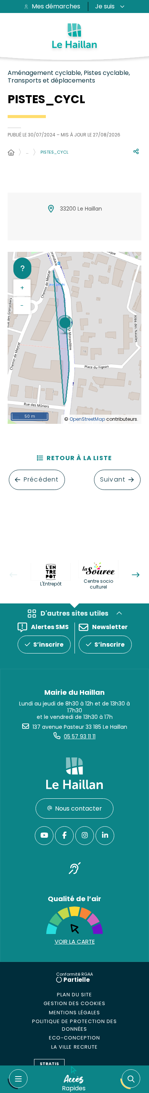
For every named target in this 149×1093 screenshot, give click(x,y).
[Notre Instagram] (84, 835)
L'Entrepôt (51, 584)
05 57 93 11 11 (80, 736)
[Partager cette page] (136, 151)
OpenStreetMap (87, 419)
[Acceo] (74, 869)
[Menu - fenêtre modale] (18, 1079)
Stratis (49, 1064)
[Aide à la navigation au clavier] (22, 268)
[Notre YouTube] (44, 835)
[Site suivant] (135, 574)
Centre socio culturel (98, 584)
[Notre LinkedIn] (105, 835)
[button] (130, 1079)
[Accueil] (11, 152)
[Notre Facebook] (64, 835)
